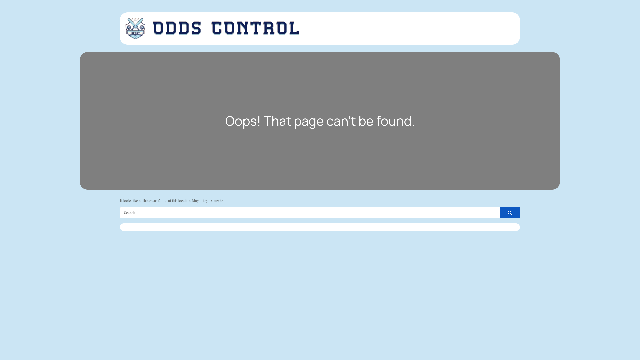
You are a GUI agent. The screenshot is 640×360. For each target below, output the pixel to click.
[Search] (510, 212)
